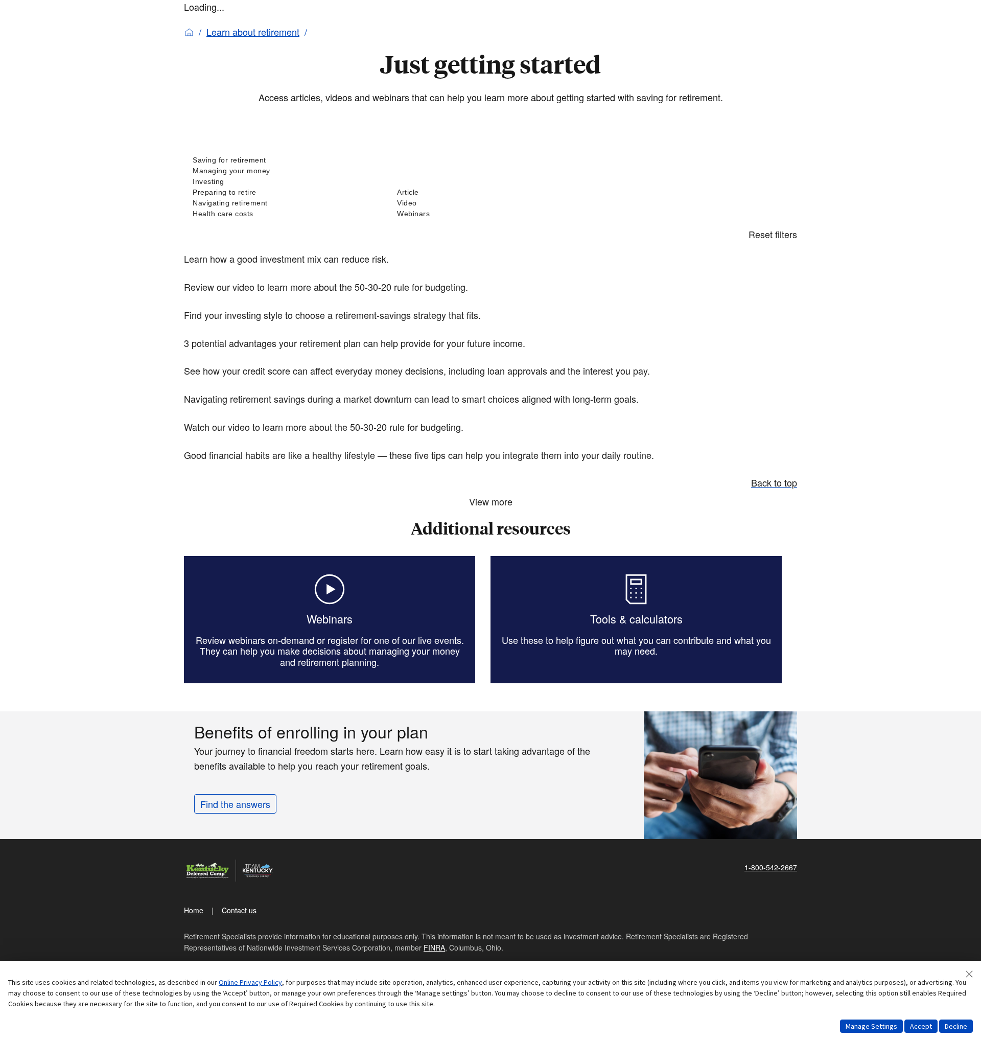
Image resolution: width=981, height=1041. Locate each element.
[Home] (189, 31)
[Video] (490, 203)
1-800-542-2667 (770, 867)
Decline (956, 1026)
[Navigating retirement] (286, 203)
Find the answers (235, 804)
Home (193, 910)
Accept (921, 1026)
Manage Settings (871, 1026)
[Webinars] (490, 214)
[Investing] (286, 181)
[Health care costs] (286, 214)
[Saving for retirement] (286, 160)
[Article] (490, 192)
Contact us (239, 910)
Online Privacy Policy (250, 982)
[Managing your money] (286, 171)
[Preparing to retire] (286, 192)
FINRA (434, 947)
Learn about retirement (252, 31)
